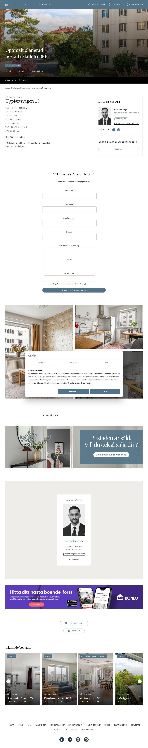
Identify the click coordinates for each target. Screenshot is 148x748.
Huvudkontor (40, 725)
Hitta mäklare (118, 4)
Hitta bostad (48, 4)
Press (29, 725)
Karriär (11, 725)
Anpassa (72, 391)
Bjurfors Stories (87, 730)
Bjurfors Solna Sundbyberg (126, 123)
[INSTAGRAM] (78, 739)
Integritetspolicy (75, 725)
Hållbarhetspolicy (93, 725)
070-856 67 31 (74, 559)
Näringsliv (58, 730)
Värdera (135, 4)
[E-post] (118, 129)
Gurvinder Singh (74, 541)
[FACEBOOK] (61, 739)
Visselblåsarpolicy (57, 725)
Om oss (20, 725)
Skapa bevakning (98, 4)
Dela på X (76, 631)
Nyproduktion (71, 730)
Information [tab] (74, 363)
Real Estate (135, 725)
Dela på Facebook (76, 623)
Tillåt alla (105, 391)
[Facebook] (113, 129)
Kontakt (10, 80)
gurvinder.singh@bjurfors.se (74, 554)
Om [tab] (106, 363)
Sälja (32, 5)
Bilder (23, 80)
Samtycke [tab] (41, 363)
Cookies (107, 725)
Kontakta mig (121, 119)
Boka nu (118, 149)
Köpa (24, 5)
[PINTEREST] (86, 739)
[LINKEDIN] (70, 739)
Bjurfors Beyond (121, 725)
